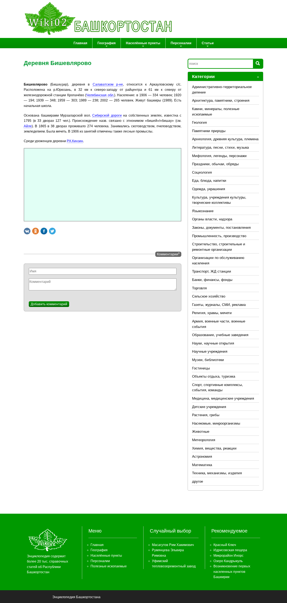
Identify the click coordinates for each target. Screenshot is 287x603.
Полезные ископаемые (109, 566)
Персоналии (181, 43)
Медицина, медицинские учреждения (223, 398)
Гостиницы (201, 368)
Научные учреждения (209, 351)
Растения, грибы (205, 415)
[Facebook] (44, 231)
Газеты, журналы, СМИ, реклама (219, 305)
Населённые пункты (143, 43)
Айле (28, 126)
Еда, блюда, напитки (209, 181)
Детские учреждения (209, 407)
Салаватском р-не (108, 84)
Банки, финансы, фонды (212, 280)
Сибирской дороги (107, 115)
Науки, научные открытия (213, 343)
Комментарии (168, 254)
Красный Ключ (224, 545)
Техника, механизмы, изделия (217, 473)
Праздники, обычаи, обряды (215, 164)
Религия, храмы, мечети (212, 313)
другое (197, 481)
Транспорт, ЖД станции (211, 271)
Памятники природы (208, 131)
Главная (80, 43)
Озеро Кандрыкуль (228, 561)
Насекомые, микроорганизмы (216, 423)
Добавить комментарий (49, 304)
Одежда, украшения (208, 189)
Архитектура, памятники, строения (220, 101)
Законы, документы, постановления (221, 228)
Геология (199, 123)
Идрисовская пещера (230, 550)
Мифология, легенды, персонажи (219, 156)
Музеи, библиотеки (208, 360)
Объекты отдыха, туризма (213, 376)
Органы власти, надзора (212, 219)
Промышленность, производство (219, 236)
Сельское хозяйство (208, 296)
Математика (202, 465)
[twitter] (52, 231)
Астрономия (202, 457)
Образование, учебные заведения (220, 335)
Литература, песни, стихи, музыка (220, 147)
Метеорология (203, 440)
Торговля (199, 288)
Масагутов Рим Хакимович (173, 545)
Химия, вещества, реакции (214, 448)
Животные (200, 432)
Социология (202, 172)
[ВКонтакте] (27, 231)
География (106, 43)
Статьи (208, 43)
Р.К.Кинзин (75, 141)
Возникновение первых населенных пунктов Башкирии (231, 571)
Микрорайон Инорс (228, 555)
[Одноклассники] (35, 231)
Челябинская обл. (100, 95)
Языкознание (202, 211)
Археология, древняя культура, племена (225, 139)
